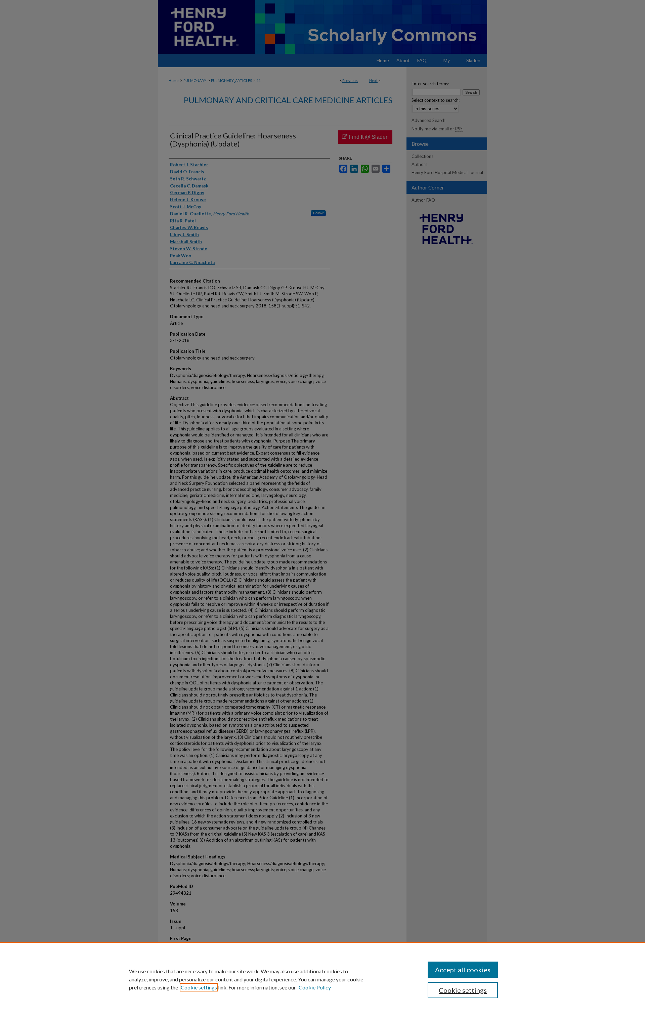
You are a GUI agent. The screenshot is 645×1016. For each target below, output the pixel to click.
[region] (322, 979)
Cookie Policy (315, 987)
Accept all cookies (462, 970)
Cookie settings (199, 987)
